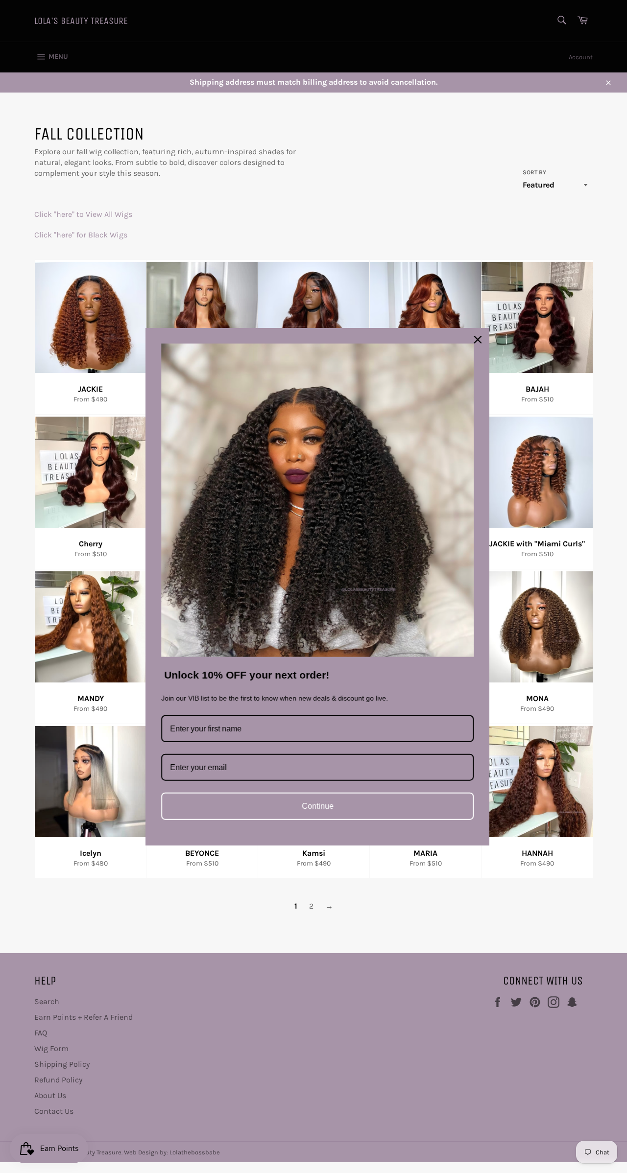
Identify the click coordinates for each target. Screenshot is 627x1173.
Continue (314, 806)
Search (46, 1001)
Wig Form (51, 1048)
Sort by (534, 172)
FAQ (40, 1032)
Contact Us (53, 1111)
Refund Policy (58, 1079)
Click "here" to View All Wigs (84, 214)
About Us (50, 1095)
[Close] (473, 340)
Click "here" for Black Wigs (80, 234)
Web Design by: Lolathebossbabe (172, 1152)
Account (581, 57)
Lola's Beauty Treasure (81, 20)
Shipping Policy (62, 1064)
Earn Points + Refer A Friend (83, 1017)
